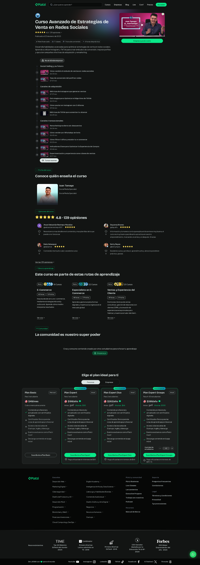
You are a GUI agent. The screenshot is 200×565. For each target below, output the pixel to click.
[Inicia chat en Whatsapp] (193, 554)
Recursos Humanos (93, 512)
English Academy (92, 481)
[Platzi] (40, 4)
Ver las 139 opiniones (44, 262)
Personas (90, 382)
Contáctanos (157, 486)
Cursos (107, 5)
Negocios (90, 507)
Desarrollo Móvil (58, 502)
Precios (150, 5)
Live (134, 5)
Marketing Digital (59, 487)
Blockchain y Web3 (59, 512)
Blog (127, 5)
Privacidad (156, 500)
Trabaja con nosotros (135, 498)
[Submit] (51, 4)
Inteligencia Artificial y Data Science (100, 487)
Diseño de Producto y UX (61, 497)
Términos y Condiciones (162, 496)
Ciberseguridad (58, 492)
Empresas (118, 5)
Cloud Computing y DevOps (63, 522)
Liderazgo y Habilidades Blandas (98, 492)
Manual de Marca (133, 512)
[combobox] (75, 4)
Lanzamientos (132, 490)
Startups (89, 517)
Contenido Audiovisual (95, 497)
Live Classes (131, 486)
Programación (58, 507)
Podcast (129, 502)
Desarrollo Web (58, 481)
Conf (141, 5)
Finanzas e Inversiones (60, 517)
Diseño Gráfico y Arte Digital (97, 502)
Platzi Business (132, 482)
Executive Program (134, 494)
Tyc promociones (159, 504)
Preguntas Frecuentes (161, 482)
